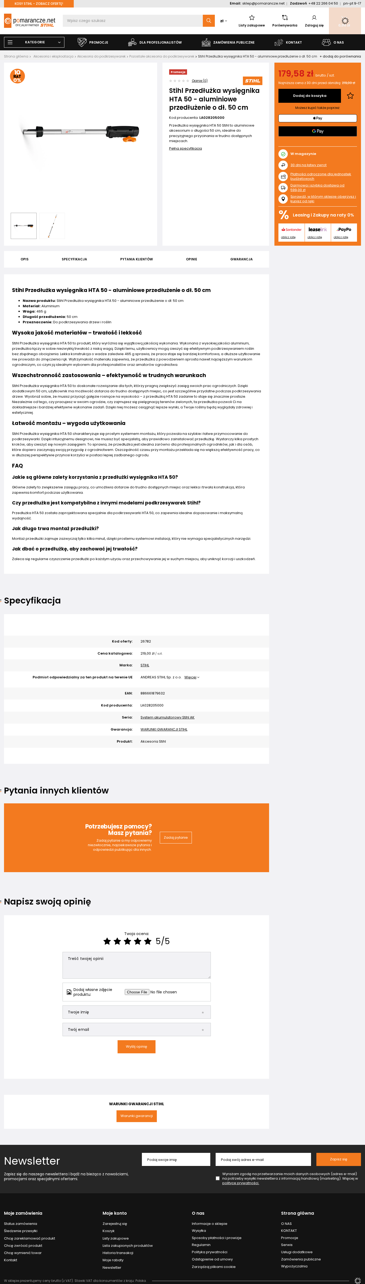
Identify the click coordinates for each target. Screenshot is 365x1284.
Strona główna (16, 56)
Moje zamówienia (23, 1213)
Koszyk (109, 1231)
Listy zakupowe (252, 25)
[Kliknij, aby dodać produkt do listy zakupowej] (350, 96)
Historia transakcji (118, 1253)
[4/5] (137, 941)
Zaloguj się (314, 25)
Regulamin (201, 1245)
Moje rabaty (113, 1260)
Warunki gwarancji (137, 1115)
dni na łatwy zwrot (308, 165)
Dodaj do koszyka (310, 95)
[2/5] (117, 941)
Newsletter (32, 1160)
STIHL (145, 665)
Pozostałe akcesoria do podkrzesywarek (161, 56)
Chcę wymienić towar (23, 1253)
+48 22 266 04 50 (323, 3)
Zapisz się (338, 1159)
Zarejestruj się (115, 1224)
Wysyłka (199, 1231)
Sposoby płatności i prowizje (217, 1238)
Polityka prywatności (209, 1252)
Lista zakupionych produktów (128, 1246)
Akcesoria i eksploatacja (53, 56)
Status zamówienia (20, 1224)
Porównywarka (284, 25)
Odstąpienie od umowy (212, 1259)
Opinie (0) (200, 80)
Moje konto (115, 1213)
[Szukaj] (209, 21)
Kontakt (10, 1260)
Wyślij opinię (136, 1046)
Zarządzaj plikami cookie (214, 1266)
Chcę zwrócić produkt (23, 1246)
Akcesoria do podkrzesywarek (101, 56)
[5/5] (148, 941)
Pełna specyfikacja (185, 148)
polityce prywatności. (240, 1183)
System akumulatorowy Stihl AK (168, 717)
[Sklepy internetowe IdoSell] (358, 1281)
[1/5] (107, 941)
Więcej (190, 677)
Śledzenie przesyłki (20, 1231)
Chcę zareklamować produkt (29, 1238)
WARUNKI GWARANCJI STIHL (164, 729)
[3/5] (127, 941)
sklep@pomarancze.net (263, 3)
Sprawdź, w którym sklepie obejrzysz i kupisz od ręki (323, 199)
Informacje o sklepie (209, 1224)
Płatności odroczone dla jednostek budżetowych (320, 176)
